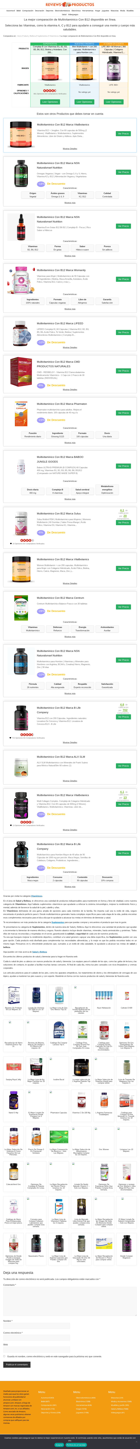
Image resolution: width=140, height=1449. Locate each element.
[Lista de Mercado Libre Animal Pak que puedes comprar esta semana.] (81, 1207)
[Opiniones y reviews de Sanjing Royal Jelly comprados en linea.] (14, 1067)
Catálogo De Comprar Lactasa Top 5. (58, 1044)
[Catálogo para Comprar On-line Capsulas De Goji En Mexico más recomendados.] (104, 1030)
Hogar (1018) (81, 1409)
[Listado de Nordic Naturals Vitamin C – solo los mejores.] (81, 1172)
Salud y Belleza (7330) (119, 1409)
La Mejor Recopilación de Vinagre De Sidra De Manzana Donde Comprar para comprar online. (104, 1222)
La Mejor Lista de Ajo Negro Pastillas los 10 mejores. (36, 1081)
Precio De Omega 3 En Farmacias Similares (36, 1151)
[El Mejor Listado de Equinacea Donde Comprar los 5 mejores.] (36, 1100)
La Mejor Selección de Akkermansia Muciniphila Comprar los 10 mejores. (81, 1152)
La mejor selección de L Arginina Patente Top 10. (81, 1081)
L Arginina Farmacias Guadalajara (104, 1114)
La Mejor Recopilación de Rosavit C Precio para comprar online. (104, 1258)
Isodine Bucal (58, 1079)
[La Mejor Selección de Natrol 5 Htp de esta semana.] (14, 1100)
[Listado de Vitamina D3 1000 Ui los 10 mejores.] (36, 995)
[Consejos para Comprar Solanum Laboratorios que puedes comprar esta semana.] (36, 1207)
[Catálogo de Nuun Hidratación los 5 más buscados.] (104, 995)
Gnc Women (104, 1149)
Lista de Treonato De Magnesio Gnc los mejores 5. (126, 1081)
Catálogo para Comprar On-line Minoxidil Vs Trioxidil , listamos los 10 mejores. (126, 1116)
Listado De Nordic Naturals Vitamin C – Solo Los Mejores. (81, 1186)
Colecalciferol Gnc (13, 1184)
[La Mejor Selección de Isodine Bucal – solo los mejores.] (59, 1067)
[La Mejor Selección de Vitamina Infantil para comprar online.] (104, 1067)
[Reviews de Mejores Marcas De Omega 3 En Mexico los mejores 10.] (36, 1030)
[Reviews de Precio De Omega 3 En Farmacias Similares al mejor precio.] (36, 1137)
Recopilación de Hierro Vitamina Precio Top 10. (13, 1044)
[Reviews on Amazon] (50, 90)
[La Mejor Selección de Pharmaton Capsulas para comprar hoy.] (59, 1100)
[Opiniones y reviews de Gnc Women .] (104, 1137)
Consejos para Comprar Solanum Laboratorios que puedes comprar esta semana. (36, 1222)
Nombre (7, 1321)
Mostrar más (70, 203)
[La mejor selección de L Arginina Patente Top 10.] (81, 1067)
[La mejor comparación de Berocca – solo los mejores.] (59, 1137)
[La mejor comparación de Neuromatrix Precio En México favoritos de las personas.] (36, 1243)
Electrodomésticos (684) (85, 1397)
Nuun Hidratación (104, 1008)
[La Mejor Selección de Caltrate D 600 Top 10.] (127, 995)
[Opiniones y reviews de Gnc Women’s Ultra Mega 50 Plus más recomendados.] (127, 1172)
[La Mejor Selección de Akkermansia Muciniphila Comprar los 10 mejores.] (81, 1137)
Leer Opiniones (50, 102)
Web (5, 1344)
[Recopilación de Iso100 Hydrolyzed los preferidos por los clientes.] (81, 995)
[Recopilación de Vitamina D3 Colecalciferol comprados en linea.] (14, 1172)
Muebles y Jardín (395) (120, 1405)
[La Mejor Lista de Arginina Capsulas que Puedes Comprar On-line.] (59, 1243)
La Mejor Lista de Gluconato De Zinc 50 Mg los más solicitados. (81, 1258)
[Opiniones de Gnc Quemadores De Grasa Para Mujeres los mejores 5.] (127, 1030)
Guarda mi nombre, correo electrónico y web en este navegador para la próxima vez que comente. (54, 1356)
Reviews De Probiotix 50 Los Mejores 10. (13, 1009)
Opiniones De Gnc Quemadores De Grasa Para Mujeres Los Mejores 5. (126, 1045)
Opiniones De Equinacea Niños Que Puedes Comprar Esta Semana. (104, 1187)
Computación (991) (48, 1405)
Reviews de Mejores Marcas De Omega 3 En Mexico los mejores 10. (36, 1045)
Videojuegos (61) (118, 1412)
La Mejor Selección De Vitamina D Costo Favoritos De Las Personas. (13, 1152)
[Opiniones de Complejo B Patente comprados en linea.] (36, 1172)
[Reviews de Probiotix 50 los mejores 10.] (14, 995)
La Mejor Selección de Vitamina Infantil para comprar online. (104, 1081)
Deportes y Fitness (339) (50, 1412)
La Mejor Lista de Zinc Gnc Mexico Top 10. (59, 1009)
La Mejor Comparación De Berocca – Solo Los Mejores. (59, 1151)
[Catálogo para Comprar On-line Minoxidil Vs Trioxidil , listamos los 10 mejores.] (127, 1100)
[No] (136, 1441)
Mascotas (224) (117, 1397)
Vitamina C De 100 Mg (81, 1113)
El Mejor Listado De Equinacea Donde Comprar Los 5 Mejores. (36, 1115)
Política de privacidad (76, 1445)
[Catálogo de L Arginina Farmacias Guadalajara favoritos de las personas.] (104, 1100)
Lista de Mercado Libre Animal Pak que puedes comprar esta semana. (81, 1222)
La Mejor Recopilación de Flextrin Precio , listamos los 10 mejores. (58, 1187)
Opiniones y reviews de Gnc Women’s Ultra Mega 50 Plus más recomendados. (126, 1187)
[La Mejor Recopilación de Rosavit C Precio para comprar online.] (104, 1243)
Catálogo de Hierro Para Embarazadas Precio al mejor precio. (13, 1221)
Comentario (9, 1285)
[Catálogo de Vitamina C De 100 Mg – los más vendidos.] (81, 1100)
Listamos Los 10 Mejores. (126, 1150)
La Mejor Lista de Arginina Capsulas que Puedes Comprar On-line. (59, 1258)
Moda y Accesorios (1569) (121, 1401)
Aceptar (59, 1445)
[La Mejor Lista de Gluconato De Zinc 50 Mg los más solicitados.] (81, 1243)
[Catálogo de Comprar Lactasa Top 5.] (59, 1030)
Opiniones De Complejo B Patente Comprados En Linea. (36, 1186)
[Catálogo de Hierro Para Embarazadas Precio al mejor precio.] (14, 1207)
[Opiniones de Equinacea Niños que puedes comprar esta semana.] (104, 1172)
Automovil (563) (47, 1397)
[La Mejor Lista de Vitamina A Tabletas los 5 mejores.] (59, 1207)
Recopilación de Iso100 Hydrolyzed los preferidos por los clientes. (81, 1010)
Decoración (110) (48, 1409)
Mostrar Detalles (70, 148)
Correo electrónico (13, 1333)
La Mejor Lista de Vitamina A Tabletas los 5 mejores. (59, 1221)
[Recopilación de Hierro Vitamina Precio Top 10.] (14, 1030)
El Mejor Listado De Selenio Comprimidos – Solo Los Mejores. (126, 1221)
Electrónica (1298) (83, 1401)
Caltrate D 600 (126, 1008)
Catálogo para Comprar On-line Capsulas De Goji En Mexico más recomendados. (104, 1046)
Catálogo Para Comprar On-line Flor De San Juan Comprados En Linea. (81, 1045)
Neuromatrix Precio (36, 1256)
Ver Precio (123, 133)
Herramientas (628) (84, 1405)
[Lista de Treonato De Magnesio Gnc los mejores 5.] (127, 1067)
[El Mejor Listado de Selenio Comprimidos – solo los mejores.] (127, 1207)
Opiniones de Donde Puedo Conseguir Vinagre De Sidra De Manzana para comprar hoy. (13, 1259)
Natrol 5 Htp (13, 1113)
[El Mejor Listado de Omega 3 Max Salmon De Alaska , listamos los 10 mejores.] (127, 1137)
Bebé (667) (45, 1401)
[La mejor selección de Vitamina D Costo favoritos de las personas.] (14, 1137)
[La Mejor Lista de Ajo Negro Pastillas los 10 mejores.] (36, 1067)
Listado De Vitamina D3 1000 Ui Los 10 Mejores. (36, 1009)
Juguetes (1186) (82, 1412)
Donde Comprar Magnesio (126, 1257)
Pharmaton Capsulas (58, 1113)
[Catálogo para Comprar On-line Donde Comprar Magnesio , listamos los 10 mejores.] (127, 1243)
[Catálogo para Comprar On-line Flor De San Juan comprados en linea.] (81, 1030)
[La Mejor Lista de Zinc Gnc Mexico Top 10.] (59, 995)
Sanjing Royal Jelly (13, 1079)
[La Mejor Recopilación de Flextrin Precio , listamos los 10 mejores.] (59, 1172)
